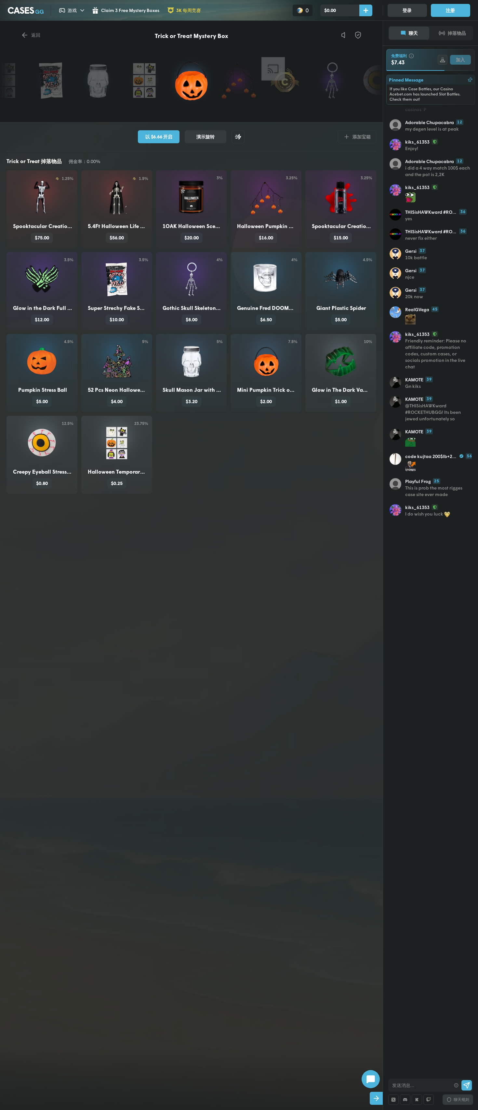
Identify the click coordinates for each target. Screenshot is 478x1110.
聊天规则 (461, 1099)
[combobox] (419, 1085)
